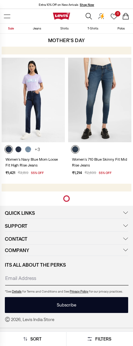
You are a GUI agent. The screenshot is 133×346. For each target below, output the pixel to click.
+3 (37, 149)
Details (17, 291)
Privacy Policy (79, 291)
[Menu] (7, 16)
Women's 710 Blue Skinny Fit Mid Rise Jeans (99, 162)
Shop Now (87, 4)
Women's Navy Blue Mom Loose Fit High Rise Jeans (31, 162)
